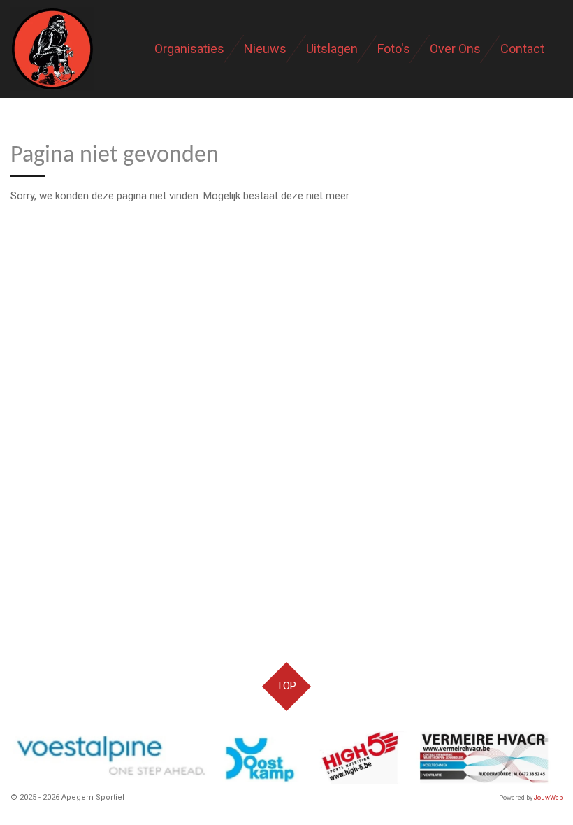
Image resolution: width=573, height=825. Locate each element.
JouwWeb (548, 797)
